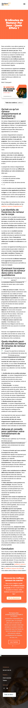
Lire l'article (14, 642)
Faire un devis (8, 694)
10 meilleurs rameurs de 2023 (13, 568)
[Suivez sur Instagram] (7, 688)
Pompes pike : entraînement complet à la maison (14, 614)
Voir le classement (14, 598)
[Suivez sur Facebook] (4, 688)
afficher (20, 102)
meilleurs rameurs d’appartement (11, 206)
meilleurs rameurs (20, 564)
